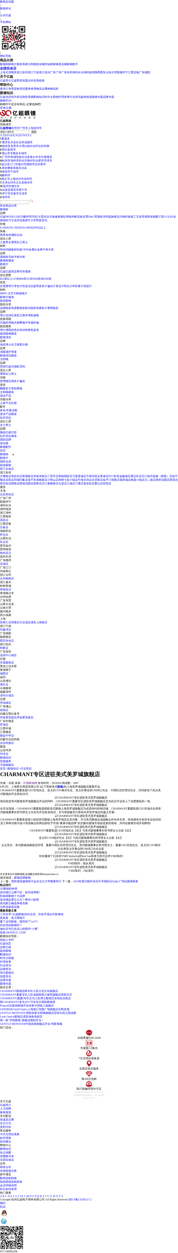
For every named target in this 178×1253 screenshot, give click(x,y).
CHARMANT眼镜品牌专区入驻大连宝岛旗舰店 (29, 990)
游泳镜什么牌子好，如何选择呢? (20, 892)
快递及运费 (7, 1119)
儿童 (3, 242)
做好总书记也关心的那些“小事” (19, 928)
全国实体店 (8, 68)
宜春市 (14, 193)
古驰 (52, 216)
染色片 (43, 286)
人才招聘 (5, 1108)
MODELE (11, 216)
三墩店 (79, 483)
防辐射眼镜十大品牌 (12, 895)
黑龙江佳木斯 (8, 666)
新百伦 (43, 220)
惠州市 (31, 160)
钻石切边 (5, 417)
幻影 (14, 432)
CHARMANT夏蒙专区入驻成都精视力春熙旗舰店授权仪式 (36, 994)
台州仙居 (5, 596)
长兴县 (12, 142)
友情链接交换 (8, 1170)
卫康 (22, 315)
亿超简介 (5, 80)
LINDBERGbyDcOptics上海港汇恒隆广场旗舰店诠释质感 (34, 1009)
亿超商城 (5, 128)
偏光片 (51, 286)
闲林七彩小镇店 (68, 479)
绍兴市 (19, 178)
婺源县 (5, 138)
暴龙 (116, 216)
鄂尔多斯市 (9, 149)
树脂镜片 (21, 293)
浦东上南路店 (39, 622)
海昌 (16, 315)
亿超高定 (11, 271)
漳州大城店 (7, 695)
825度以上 (6, 278)
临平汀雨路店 (111, 479)
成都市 (28, 142)
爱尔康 (23, 344)
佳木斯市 (40, 164)
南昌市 (6, 171)
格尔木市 (35, 156)
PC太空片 (10, 293)
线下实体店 (7, 468)
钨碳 (8, 249)
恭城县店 (5, 589)
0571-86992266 (9, 1251)
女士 (19, 242)
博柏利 (70, 216)
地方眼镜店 (7, 972)
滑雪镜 (4, 381)
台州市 (11, 182)
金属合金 (34, 249)
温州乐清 (5, 556)
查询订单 (5, 88)
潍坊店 (4, 684)
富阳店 (107, 483)
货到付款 (5, 1126)
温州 (3, 677)
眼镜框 (4, 64)
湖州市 (14, 160)
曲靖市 (6, 175)
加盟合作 (27, 80)
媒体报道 (86, 96)
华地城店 (5, 702)
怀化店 (4, 534)
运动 (19, 234)
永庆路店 (97, 479)
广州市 (23, 128)
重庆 (14, 72)
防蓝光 (26, 286)
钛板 (19, 249)
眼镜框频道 (7, 260)
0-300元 (4, 227)
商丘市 (6, 178)
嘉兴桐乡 (5, 611)
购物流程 (52, 88)
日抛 (3, 322)
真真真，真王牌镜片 (12, 917)
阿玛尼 (33, 216)
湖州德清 (89, 72)
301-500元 (15, 227)
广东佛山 (5, 706)
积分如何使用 (8, 1189)
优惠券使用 (29, 88)
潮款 (14, 234)
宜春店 (4, 527)
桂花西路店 (12, 483)
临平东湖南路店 (37, 479)
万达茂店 (25, 622)
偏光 (22, 381)
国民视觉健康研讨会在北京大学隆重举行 (36, 881)
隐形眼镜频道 (8, 333)
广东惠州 (5, 560)
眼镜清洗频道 (8, 355)
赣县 (49, 156)
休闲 (8, 234)
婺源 (3, 746)
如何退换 (5, 1137)
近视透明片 (7, 286)
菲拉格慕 (22, 220)
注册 (9, 107)
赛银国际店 (65, 476)
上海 (3, 72)
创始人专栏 (7, 939)
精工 (133, 216)
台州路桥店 (7, 578)
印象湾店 (5, 629)
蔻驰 (111, 216)
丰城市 (22, 153)
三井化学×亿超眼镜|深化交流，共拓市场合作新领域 (31, 914)
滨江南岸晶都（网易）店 (156, 476)
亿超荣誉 (16, 80)
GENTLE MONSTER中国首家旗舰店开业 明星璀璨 (31, 1023)
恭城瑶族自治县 (20, 156)
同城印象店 (21, 479)
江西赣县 (5, 731)
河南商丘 (5, 571)
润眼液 (4, 351)
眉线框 (4, 256)
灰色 (19, 329)
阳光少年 (69, 286)
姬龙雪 (84, 216)
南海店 (4, 710)
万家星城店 (79, 476)
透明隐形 (52, 308)
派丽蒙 (154, 216)
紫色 (30, 329)
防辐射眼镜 (51, 64)
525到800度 (19, 278)
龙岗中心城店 (8, 655)
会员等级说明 (8, 1185)
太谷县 (20, 182)
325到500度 (33, 278)
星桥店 (37, 483)
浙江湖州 (5, 512)
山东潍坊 (5, 680)
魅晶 (3, 432)
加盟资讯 (5, 976)
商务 (3, 234)
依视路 (26, 271)
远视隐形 (5, 308)
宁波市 (14, 171)
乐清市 (23, 193)
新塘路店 (27, 476)
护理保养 (64, 96)
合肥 (3, 699)
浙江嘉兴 (5, 582)
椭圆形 (4, 388)
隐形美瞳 (22, 64)
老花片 (60, 286)
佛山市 (6, 153)
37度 (161, 216)
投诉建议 (5, 1141)
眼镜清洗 (5, 337)
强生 (11, 315)
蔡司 (19, 271)
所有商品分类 (8, 205)
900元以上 (39, 227)
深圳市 (37, 128)
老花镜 (62, 64)
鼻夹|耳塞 (6, 410)
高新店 (4, 520)
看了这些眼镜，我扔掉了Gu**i (19, 921)
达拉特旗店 (7, 742)
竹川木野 (33, 220)
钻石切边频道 (8, 435)
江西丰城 (5, 728)
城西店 (4, 673)
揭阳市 (30, 164)
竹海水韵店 (85, 479)
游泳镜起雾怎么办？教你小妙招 (19, 899)
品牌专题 (108, 96)
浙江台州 (5, 574)
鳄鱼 (128, 216)
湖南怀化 (5, 530)
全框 (22, 256)
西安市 (14, 189)
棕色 (14, 329)
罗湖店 (4, 724)
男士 (25, 242)
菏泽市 (48, 160)
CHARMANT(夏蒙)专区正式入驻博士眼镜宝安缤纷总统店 (35, 998)
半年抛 (29, 322)
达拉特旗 (43, 145)
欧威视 (35, 315)
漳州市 (6, 197)
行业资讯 (75, 96)
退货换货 (16, 88)
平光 (8, 403)
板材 (14, 249)
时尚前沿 (16, 96)
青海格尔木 (7, 593)
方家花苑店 (93, 476)
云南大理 (111, 72)
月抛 (16, 322)
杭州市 (15, 128)
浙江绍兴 (44, 72)
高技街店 (16, 476)
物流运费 (41, 88)
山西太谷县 (7, 604)
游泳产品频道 (8, 414)
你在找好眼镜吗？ (11, 925)
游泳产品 (5, 395)
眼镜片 (12, 64)
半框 (16, 256)
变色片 (18, 286)
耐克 (77, 216)
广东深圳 (66, 72)
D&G (91, 216)
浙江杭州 (22, 72)
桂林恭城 (5, 585)
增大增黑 (5, 329)
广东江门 (5, 567)
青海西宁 (5, 669)
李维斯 (146, 216)
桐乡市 (28, 182)
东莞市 (14, 145)
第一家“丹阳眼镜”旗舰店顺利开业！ (22, 1020)
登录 (3, 107)
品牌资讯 (5, 969)
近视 (11, 381)
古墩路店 (5, 476)
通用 (3, 373)
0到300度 (45, 278)
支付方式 (5, 1123)
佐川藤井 (23, 216)
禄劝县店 (5, 552)
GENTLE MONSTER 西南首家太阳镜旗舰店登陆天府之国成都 (38, 1012)
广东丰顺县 (7, 721)
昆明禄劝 (5, 549)
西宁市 (23, 189)
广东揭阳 (144, 72)
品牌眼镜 (25, 877)
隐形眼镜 (5, 300)
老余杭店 (89, 483)
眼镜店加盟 (7, 1)
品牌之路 (5, 947)
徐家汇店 (5, 622)
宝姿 (139, 216)
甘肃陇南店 (7, 662)
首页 (3, 450)
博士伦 (4, 315)
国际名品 (5, 461)
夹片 (16, 381)
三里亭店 (52, 476)
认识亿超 (5, 15)
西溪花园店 (26, 483)
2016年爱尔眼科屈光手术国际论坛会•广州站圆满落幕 (105, 881)
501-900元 (27, 227)
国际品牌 (5, 439)
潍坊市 (15, 186)
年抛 (36, 322)
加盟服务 (5, 761)
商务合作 (5, 1167)
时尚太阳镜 (51, 96)
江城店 (71, 483)
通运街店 (135, 476)
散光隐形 (30, 308)
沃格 (122, 216)
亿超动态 (5, 96)
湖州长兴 (77, 72)
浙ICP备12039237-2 (80, 1199)
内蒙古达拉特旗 (9, 739)
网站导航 (5, 55)
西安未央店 (7, 640)
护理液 (12, 351)
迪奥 (57, 216)
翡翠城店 (125, 479)
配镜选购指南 (8, 1178)
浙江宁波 (33, 72)
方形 (11, 388)
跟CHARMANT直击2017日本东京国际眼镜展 (27, 1001)
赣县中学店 (7, 735)
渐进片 (87, 286)
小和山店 (52, 479)
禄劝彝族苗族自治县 (14, 167)
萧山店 (99, 483)
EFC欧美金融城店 (119, 476)
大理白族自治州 (28, 145)
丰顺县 (14, 153)
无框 (11, 256)
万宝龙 (12, 220)
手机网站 (5, 22)
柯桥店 (4, 647)
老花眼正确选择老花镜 (14, 903)
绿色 (25, 329)
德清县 (6, 145)
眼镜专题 (97, 96)
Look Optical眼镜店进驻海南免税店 (21, 1016)
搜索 (34, 132)
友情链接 (38, 80)
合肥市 (39, 160)
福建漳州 (5, 691)
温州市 (7, 186)
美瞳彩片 (41, 308)
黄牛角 (44, 249)
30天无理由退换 (9, 1134)
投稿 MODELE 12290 (13, 932)
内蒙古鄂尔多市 (9, 713)
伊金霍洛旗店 (8, 717)
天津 (8, 72)
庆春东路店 (40, 476)
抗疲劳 (35, 286)
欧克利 (104, 216)
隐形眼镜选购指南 (11, 1181)
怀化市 (23, 160)
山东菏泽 (5, 750)
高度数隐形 (18, 308)
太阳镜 (32, 64)
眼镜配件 (72, 64)
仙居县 (6, 189)
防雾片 (79, 286)
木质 (51, 249)
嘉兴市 (22, 164)
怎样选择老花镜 (9, 906)
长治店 (4, 541)
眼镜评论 (5, 8)
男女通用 (11, 242)
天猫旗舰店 (7, 764)
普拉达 (45, 216)
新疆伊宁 (122, 72)
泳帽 (14, 410)
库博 (28, 315)
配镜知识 (38, 96)
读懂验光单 (7, 1156)
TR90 (25, 249)
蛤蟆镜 (18, 388)
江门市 (14, 164)
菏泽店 (4, 753)
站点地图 (5, 1152)
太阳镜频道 (7, 392)
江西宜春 (133, 72)
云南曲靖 (5, 688)
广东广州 (55, 72)
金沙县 (5, 164)
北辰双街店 (7, 494)
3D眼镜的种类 (8, 888)
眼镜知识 (5, 757)
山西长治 (5, 538)
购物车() (5, 100)
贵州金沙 (5, 545)
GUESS (168, 216)
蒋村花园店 (163, 479)
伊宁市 (6, 193)
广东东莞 (5, 600)
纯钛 (3, 249)
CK (39, 216)
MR (2, 293)
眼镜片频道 (7, 297)
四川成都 (5, 615)
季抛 (22, 322)
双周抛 (10, 322)
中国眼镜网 (30, 782)
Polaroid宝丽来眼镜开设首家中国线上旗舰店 (27, 1005)
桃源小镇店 (138, 479)
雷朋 (97, 216)
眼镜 (17, 877)
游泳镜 (40, 64)
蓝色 (36, 329)
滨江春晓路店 (50, 483)
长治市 (20, 142)
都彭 (63, 216)
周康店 (15, 622)
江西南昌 (5, 516)
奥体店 (104, 476)
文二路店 (150, 479)
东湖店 (4, 563)
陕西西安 (100, 72)
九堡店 (62, 483)
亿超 (3, 216)
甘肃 (44, 156)
